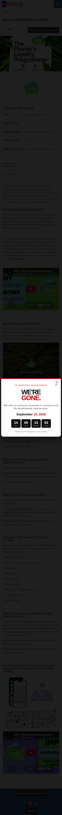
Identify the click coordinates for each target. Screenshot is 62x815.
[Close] (56, 382)
